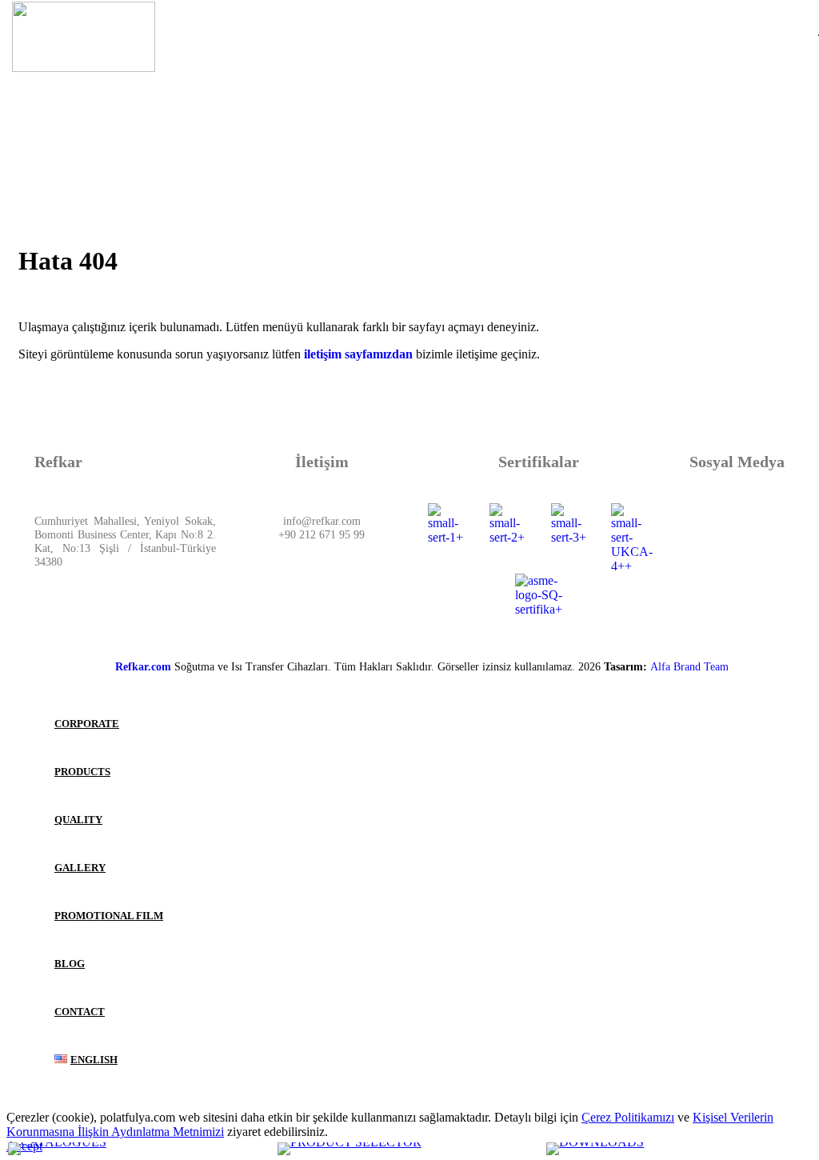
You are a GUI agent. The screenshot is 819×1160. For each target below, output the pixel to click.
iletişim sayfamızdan (357, 354)
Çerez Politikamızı (627, 1117)
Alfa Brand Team (689, 667)
